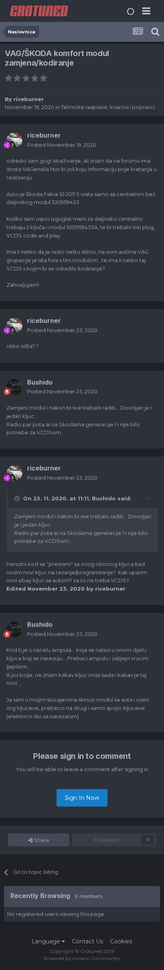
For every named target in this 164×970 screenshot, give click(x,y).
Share (41, 840)
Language (46, 941)
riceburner (29, 99)
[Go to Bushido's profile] (14, 387)
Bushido (104, 498)
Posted (61, 145)
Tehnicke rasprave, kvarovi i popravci (108, 107)
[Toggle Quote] (17, 498)
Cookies (121, 941)
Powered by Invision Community (82, 958)
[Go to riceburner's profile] (14, 140)
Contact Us (87, 941)
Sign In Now (82, 797)
